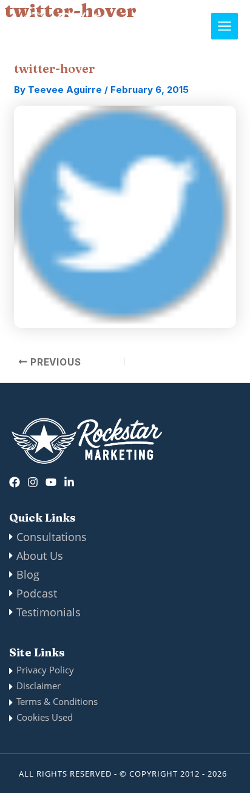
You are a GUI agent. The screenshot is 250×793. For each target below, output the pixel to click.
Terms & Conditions (57, 701)
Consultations (51, 536)
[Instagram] (32, 482)
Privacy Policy (45, 670)
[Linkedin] (69, 482)
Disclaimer (38, 685)
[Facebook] (14, 482)
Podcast (36, 593)
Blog (27, 574)
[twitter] (51, 482)
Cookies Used (44, 717)
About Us (39, 555)
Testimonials (48, 612)
